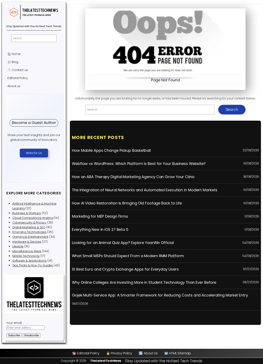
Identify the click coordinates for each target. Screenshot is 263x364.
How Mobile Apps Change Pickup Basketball (111, 150)
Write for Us (34, 153)
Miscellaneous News (26, 251)
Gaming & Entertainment (30, 237)
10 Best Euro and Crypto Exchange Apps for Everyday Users (125, 269)
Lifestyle (17, 246)
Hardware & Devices (26, 242)
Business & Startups (26, 213)
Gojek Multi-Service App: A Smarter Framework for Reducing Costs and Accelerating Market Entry (160, 295)
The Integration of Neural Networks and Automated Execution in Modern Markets (144, 190)
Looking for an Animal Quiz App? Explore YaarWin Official (123, 243)
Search (232, 109)
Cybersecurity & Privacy (29, 222)
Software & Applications (29, 261)
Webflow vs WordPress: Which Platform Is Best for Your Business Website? (139, 164)
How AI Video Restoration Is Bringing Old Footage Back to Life (127, 203)
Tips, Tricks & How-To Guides (32, 265)
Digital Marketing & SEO (28, 227)
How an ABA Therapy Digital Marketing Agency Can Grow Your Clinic (133, 177)
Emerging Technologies (29, 232)
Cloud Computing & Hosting (32, 218)
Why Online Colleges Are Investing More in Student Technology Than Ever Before (144, 282)
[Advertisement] (165, 42)
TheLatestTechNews (105, 361)
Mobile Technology (26, 256)
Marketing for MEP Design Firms (100, 216)
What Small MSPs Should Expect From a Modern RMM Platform (128, 256)
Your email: (14, 323)
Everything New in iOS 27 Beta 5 (100, 230)
